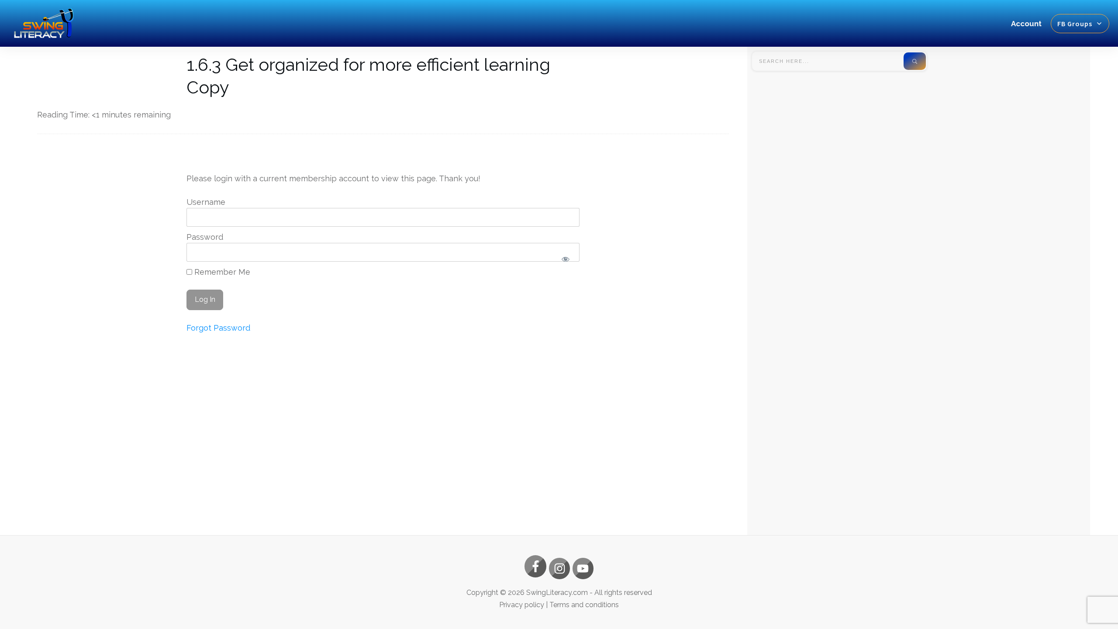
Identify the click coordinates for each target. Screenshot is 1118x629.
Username (205, 202)
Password (204, 237)
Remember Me (221, 271)
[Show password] (566, 259)
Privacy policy (521, 605)
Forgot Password (218, 327)
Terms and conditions (584, 605)
